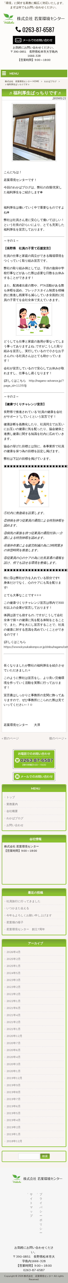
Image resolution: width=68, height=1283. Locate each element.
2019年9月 (13, 1085)
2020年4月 (13, 1057)
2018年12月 (14, 1141)
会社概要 (12, 811)
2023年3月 (13, 980)
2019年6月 (13, 1106)
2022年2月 (13, 994)
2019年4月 (13, 1120)
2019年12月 (14, 1078)
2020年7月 (13, 1043)
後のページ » (57, 738)
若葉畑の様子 (14, 922)
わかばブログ (50, 81)
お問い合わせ (14, 825)
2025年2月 (13, 959)
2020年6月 (13, 1050)
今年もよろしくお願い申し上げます (29, 915)
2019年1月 (13, 1134)
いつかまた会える (17, 908)
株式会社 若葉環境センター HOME (22, 81)
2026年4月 (13, 952)
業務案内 (12, 804)
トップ (10, 797)
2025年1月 (13, 966)
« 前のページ (10, 738)
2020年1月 (13, 1071)
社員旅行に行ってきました (23, 901)
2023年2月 (13, 987)
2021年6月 (13, 1008)
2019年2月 (13, 1127)
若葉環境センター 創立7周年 (25, 929)
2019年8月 (13, 1092)
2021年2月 (13, 1022)
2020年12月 (14, 1036)
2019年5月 (13, 1113)
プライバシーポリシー (40, 1213)
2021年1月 (13, 1029)
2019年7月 (13, 1099)
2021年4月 (13, 1015)
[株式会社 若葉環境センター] (34, 23)
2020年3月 (13, 1064)
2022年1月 (13, 1001)
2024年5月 (13, 973)
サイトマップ (31, 1205)
